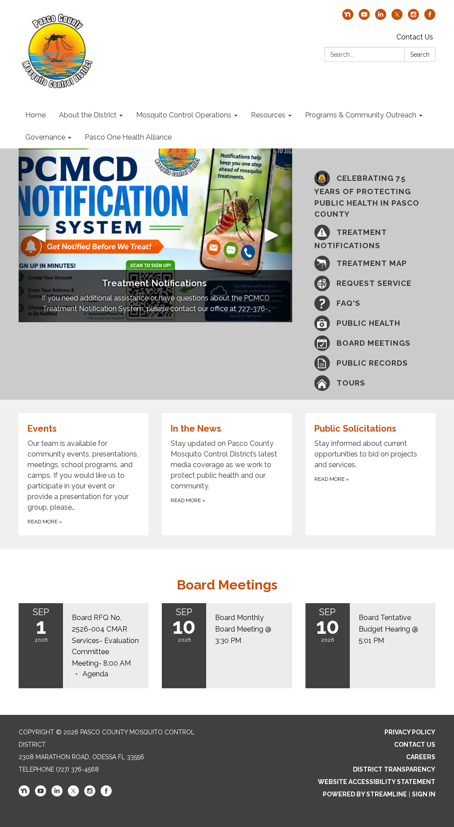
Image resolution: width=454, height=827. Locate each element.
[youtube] (364, 17)
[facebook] (429, 17)
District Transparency (394, 769)
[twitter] (397, 17)
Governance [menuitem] (45, 137)
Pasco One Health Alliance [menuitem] (128, 137)
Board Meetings (227, 585)
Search (420, 54)
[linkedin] (380, 17)
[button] (39, 235)
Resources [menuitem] (268, 115)
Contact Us (414, 37)
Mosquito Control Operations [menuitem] (183, 115)
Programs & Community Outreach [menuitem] (360, 115)
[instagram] (413, 17)
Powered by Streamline (365, 794)
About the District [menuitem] (88, 115)
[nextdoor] (347, 17)
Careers (420, 757)
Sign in (423, 794)
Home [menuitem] (35, 115)
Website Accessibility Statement (376, 781)
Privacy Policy (409, 732)
